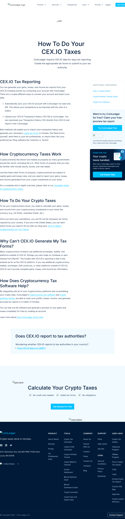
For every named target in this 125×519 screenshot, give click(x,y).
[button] (41, 5)
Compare (87, 466)
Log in (108, 5)
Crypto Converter (71, 492)
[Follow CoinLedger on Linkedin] (6, 445)
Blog (85, 470)
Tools (114, 469)
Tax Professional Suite (53, 456)
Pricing (51, 449)
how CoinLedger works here (30, 317)
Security (101, 449)
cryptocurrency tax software (42, 295)
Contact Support (116, 515)
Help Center (102, 444)
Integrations (72, 5)
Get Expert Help (107, 174)
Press (85, 456)
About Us (87, 439)
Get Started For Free (62, 406)
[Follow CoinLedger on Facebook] (1, 445)
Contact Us (87, 461)
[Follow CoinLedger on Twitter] (11, 445)
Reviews (51, 444)
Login (114, 474)
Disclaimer (102, 476)
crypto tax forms (31, 133)
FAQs (100, 439)
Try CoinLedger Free (107, 128)
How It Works (53, 439)
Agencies (116, 494)
